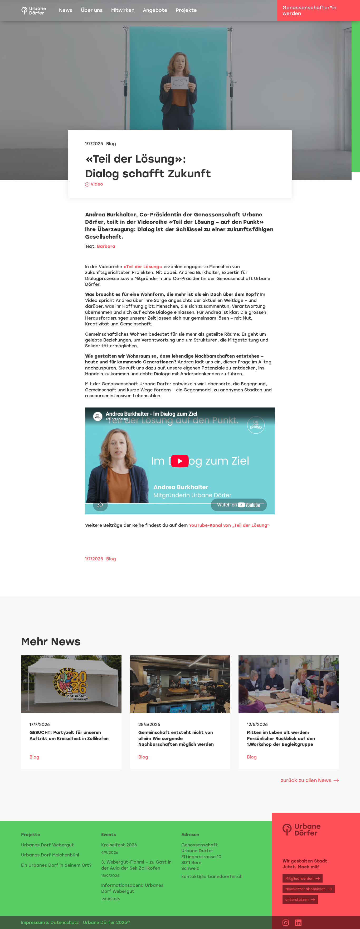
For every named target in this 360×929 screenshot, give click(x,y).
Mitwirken (122, 10)
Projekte (186, 10)
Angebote (155, 10)
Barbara (106, 246)
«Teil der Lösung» (142, 266)
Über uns (92, 10)
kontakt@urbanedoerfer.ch (211, 876)
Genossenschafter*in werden (309, 10)
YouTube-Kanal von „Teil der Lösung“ (229, 525)
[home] (33, 10)
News (65, 10)
